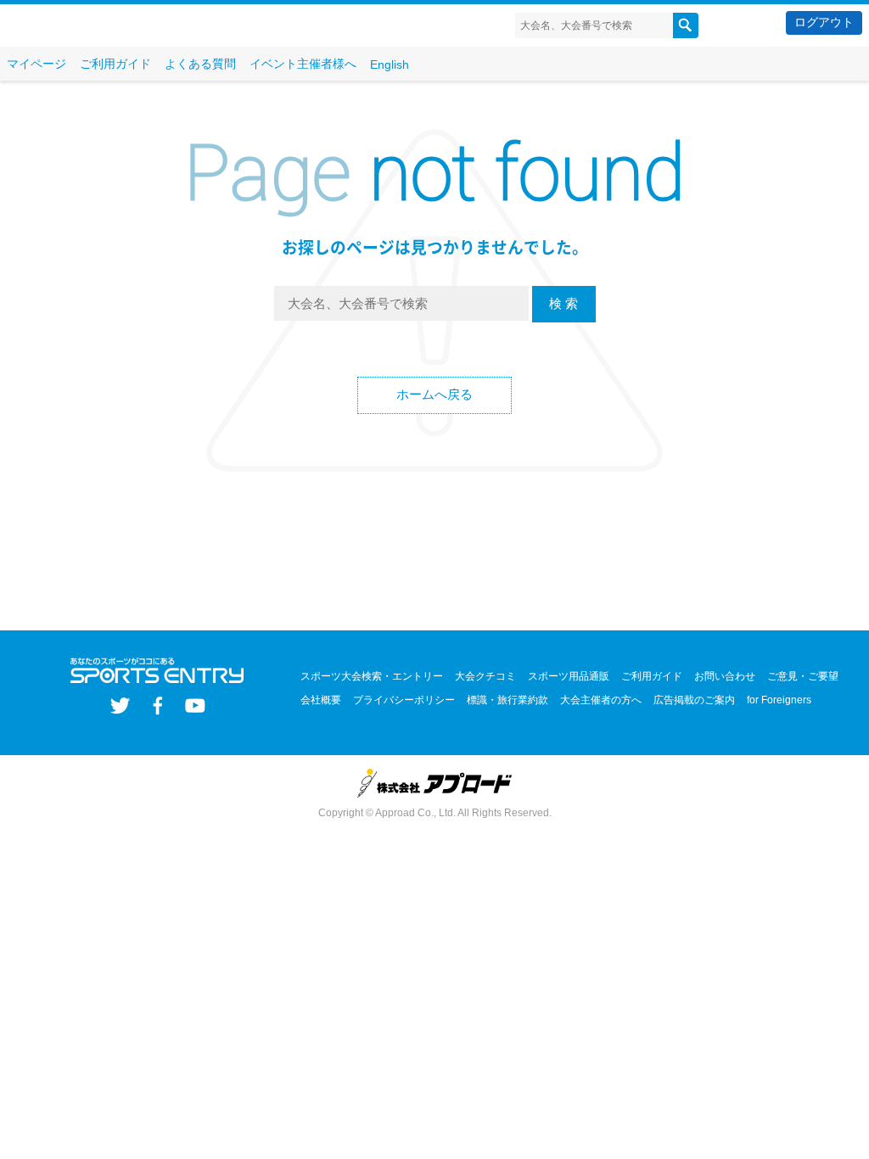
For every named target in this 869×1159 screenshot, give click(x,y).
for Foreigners (779, 700)
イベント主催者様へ (302, 63)
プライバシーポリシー (404, 700)
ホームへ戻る (434, 394)
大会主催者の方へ (601, 700)
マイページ (36, 63)
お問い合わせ (724, 676)
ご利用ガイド (115, 63)
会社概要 (320, 700)
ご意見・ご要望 (802, 676)
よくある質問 (200, 63)
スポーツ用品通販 (568, 676)
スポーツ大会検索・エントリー (371, 676)
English (389, 64)
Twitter (120, 705)
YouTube (195, 705)
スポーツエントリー (108, 26)
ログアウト (824, 22)
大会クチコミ (485, 676)
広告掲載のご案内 (694, 700)
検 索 (563, 303)
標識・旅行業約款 (507, 700)
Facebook (157, 705)
